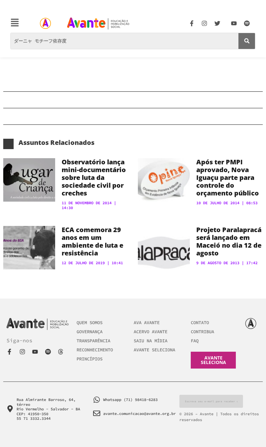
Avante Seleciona (154, 350)
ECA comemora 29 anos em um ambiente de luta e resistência (92, 241)
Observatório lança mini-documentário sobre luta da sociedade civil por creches (94, 177)
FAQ (195, 341)
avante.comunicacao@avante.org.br (139, 413)
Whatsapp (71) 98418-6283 (130, 399)
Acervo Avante (150, 332)
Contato (200, 322)
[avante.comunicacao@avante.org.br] (96, 413)
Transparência (93, 341)
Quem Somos (90, 322)
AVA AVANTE (147, 322)
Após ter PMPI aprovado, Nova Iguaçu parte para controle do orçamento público (227, 177)
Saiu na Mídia (150, 341)
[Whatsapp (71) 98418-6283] (96, 399)
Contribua (202, 332)
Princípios (90, 359)
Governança (90, 332)
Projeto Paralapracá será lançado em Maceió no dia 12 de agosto (228, 241)
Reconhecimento (95, 350)
